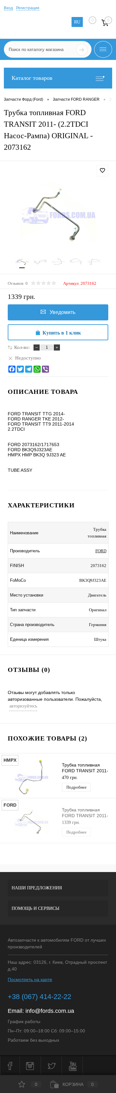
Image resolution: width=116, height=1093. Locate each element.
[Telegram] (28, 369)
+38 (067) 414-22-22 (39, 997)
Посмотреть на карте (30, 979)
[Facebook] (12, 369)
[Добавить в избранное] (102, 170)
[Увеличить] (58, 214)
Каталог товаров (32, 78)
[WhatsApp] (37, 369)
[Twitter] (20, 369)
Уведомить (62, 312)
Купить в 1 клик (62, 332)
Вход (8, 8)
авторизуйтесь (23, 706)
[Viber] (45, 369)
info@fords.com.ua (49, 1011)
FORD (100, 550)
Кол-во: (22, 347)
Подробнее (76, 787)
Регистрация (27, 8)
